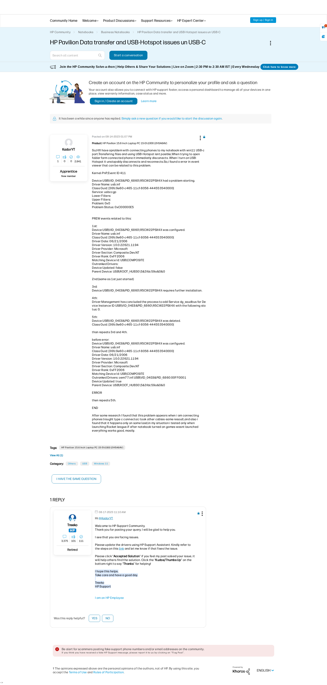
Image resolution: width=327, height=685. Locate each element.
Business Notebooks (115, 32)
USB (84, 463)
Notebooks (85, 32)
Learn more (149, 101)
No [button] (108, 618)
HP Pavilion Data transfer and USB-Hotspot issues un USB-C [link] (179, 32)
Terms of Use (78, 672)
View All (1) (56, 455)
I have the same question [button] (76, 479)
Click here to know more (279, 66)
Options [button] (272, 43)
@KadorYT (106, 518)
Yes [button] (94, 618)
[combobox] (77, 55)
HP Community (60, 32)
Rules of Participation (108, 672)
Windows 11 (101, 463)
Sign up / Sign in (263, 20)
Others (72, 463)
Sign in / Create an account (114, 101)
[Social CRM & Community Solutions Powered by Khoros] (241, 670)
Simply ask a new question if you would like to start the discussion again (171, 118)
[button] (199, 137)
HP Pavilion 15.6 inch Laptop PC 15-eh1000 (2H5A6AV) (92, 447)
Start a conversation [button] (128, 55)
